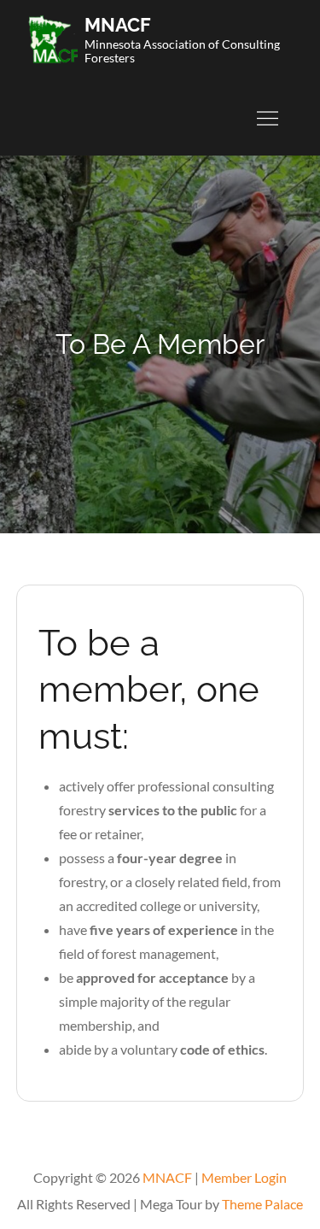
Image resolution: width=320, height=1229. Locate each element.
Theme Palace (262, 1204)
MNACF (117, 25)
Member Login (244, 1177)
